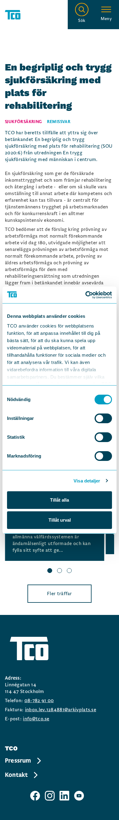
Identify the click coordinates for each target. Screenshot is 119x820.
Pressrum (18, 760)
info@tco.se (36, 719)
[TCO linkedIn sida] (64, 796)
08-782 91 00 (39, 701)
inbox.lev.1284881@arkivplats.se (60, 710)
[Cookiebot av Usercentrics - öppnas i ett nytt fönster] (85, 295)
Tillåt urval (60, 520)
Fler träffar (59, 594)
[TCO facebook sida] (35, 796)
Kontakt (16, 775)
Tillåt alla (59, 500)
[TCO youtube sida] (79, 796)
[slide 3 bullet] (69, 571)
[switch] (103, 418)
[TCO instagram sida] (50, 796)
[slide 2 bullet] (59, 571)
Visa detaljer (87, 480)
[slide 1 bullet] (49, 571)
